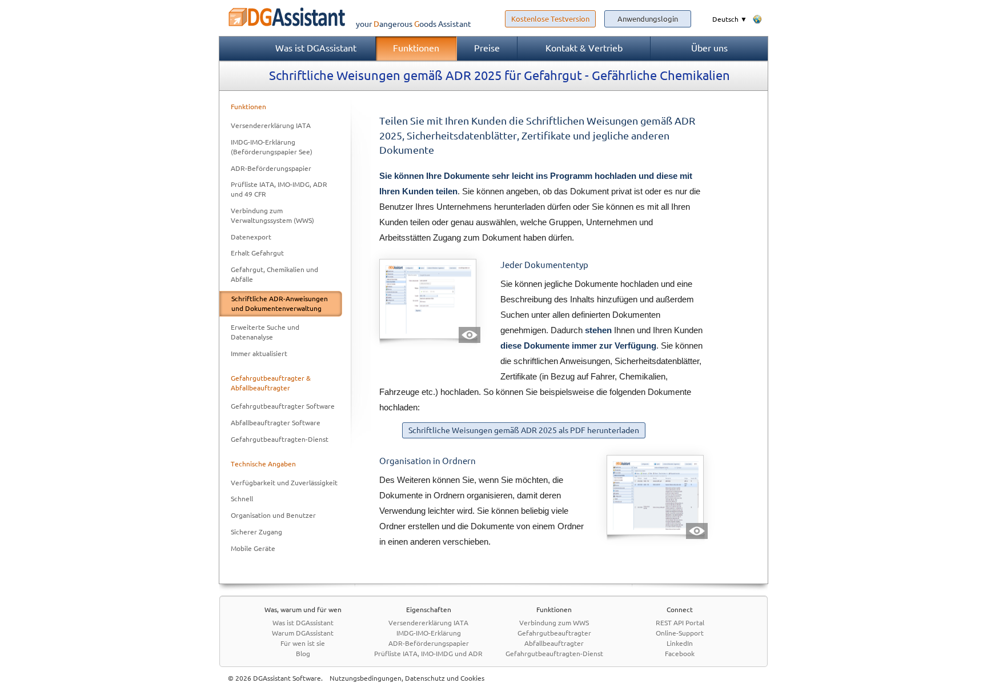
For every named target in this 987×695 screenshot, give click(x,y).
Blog (303, 653)
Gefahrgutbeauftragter (554, 633)
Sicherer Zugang (256, 532)
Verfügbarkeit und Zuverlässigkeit (284, 482)
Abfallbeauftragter (554, 643)
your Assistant (413, 24)
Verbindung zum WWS (554, 622)
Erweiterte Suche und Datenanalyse (265, 332)
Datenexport (251, 237)
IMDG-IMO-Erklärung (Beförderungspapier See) (271, 146)
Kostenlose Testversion (550, 19)
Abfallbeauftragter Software (275, 422)
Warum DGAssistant (303, 633)
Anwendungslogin (647, 19)
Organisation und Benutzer (273, 515)
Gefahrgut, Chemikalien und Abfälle (274, 274)
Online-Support (680, 633)
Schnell (242, 498)
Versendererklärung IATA (271, 125)
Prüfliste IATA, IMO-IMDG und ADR (428, 653)
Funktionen (416, 48)
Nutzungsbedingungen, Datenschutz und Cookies (407, 678)
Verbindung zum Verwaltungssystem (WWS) (272, 215)
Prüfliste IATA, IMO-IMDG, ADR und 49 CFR (279, 189)
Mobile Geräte (253, 548)
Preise (487, 48)
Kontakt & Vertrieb (584, 48)
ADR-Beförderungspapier (271, 168)
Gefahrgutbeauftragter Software (283, 406)
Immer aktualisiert (259, 353)
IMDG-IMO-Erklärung (428, 633)
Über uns (709, 48)
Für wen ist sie (302, 643)
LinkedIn (680, 643)
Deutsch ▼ (729, 19)
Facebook (680, 653)
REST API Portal (680, 622)
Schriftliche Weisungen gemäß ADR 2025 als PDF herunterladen (523, 430)
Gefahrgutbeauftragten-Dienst (279, 439)
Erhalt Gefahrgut (257, 253)
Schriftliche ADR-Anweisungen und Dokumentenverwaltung (279, 303)
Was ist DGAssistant (315, 48)
